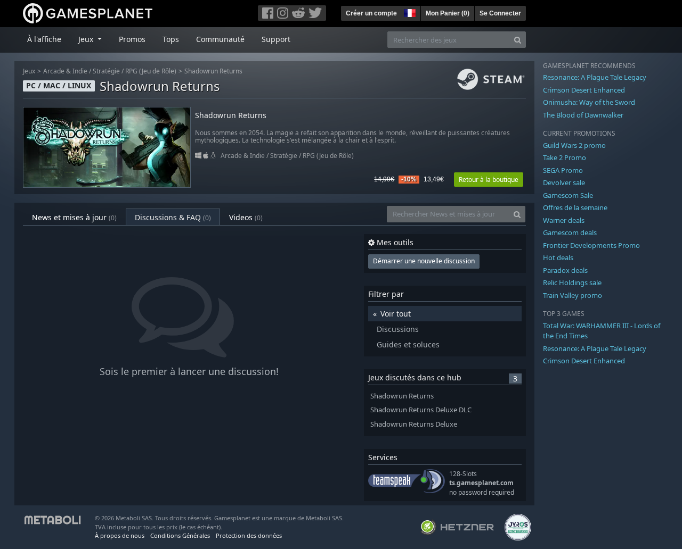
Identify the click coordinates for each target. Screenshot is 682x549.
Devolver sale (564, 182)
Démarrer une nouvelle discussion (424, 260)
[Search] (517, 39)
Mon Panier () (447, 13)
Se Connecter (500, 13)
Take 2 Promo (564, 157)
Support (276, 39)
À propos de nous (119, 535)
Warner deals (563, 220)
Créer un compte (371, 13)
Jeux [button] (86, 39)
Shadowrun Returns (213, 71)
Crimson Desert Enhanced (584, 90)
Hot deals (558, 257)
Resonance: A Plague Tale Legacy (594, 77)
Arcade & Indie (65, 71)
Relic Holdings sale (572, 282)
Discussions (398, 329)
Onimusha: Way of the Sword (589, 102)
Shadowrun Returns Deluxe (413, 424)
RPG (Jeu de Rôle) (150, 71)
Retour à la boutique (488, 179)
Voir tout (395, 314)
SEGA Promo (563, 170)
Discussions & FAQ (173, 217)
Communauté (220, 39)
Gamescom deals (570, 232)
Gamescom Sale (568, 195)
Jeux (29, 71)
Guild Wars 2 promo (574, 145)
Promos (132, 39)
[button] (409, 11)
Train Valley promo (572, 295)
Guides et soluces (408, 344)
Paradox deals (565, 270)
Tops (171, 39)
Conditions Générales (180, 535)
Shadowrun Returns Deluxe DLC (421, 409)
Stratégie (106, 71)
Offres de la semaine (575, 207)
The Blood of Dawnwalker (583, 115)
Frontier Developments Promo (591, 245)
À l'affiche (44, 39)
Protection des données (249, 535)
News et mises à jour (74, 217)
